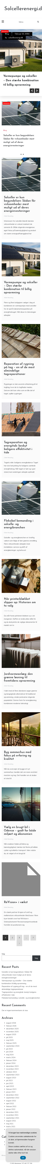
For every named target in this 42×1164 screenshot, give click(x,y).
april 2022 (10, 1098)
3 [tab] (23, 149)
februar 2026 (11, 1021)
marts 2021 (10, 1121)
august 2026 (11, 1018)
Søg (3, 949)
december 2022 (12, 1090)
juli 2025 (9, 1032)
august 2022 (11, 1096)
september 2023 (12, 1070)
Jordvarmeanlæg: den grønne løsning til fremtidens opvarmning (19, 672)
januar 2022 (10, 1104)
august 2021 (11, 1116)
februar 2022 (11, 1101)
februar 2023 (11, 1084)
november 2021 (12, 1110)
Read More (13, 91)
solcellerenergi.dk (15, 42)
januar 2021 (10, 1124)
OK (23, 1158)
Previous (32, 85)
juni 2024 (9, 1047)
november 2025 (12, 1026)
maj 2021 (9, 1119)
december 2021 (12, 1107)
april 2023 (10, 1081)
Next (37, 85)
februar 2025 (11, 1038)
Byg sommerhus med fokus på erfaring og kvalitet (17, 750)
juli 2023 (9, 1075)
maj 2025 (9, 1035)
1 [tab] (18, 149)
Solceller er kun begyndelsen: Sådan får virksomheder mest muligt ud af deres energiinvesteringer (20, 199)
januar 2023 (10, 1087)
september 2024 (12, 1041)
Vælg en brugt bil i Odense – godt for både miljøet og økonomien (20, 825)
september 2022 (12, 1093)
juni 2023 (9, 1078)
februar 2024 (11, 1055)
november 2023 (12, 1064)
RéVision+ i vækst (16, 897)
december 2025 (12, 1024)
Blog (7, 38)
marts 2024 (10, 1052)
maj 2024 (9, 1049)
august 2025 (11, 1029)
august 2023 (11, 1072)
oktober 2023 (11, 1067)
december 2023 (12, 1061)
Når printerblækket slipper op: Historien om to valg (20, 597)
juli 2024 (9, 1044)
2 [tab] (21, 149)
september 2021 (12, 1113)
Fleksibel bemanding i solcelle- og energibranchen (18, 519)
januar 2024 (10, 1058)
